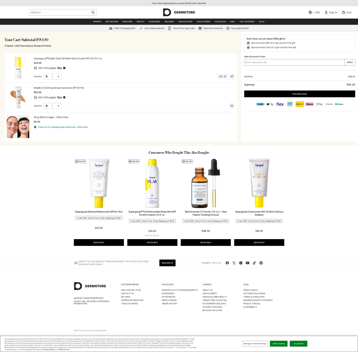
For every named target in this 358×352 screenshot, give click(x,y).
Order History (169, 303)
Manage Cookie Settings (255, 343)
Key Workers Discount (214, 303)
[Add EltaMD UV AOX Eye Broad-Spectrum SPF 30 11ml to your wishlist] (232, 106)
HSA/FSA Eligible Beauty (215, 296)
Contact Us (127, 293)
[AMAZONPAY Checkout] (299, 104)
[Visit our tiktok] (254, 263)
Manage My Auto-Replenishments (179, 290)
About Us (208, 290)
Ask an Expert (210, 293)
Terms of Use (63, 349)
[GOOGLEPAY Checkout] (319, 104)
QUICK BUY (98, 242)
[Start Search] (93, 12)
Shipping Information (132, 300)
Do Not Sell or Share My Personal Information (91, 302)
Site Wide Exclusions (254, 293)
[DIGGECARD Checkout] (289, 104)
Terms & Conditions (254, 296)
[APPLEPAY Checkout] (270, 104)
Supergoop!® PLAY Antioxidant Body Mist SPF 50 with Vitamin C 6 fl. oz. (152, 213)
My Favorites (168, 296)
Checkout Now (299, 93)
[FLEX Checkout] (280, 104)
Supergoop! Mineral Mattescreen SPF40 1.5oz (99, 211)
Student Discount (213, 307)
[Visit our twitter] (234, 263)
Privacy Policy (250, 290)
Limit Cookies (279, 343)
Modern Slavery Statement (258, 300)
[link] (331, 12)
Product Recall (252, 303)
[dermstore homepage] (179, 12)
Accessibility (250, 307)
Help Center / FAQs (131, 290)
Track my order (129, 303)
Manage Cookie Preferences (89, 298)
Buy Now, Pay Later (212, 310)
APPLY (350, 62)
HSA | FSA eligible (47, 68)
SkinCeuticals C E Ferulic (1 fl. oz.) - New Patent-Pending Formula (206, 213)
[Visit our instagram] (240, 263)
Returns (125, 296)
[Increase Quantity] (58, 76)
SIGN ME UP (167, 263)
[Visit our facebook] (227, 263)
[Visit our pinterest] (261, 263)
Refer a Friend (169, 300)
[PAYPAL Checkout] (260, 104)
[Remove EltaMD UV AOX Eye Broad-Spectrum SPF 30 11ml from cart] (46, 106)
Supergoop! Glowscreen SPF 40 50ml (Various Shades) (259, 213)
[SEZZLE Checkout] (329, 104)
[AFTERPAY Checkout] (339, 104)
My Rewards (168, 293)
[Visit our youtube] (247, 263)
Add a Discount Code (254, 56)
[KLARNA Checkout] (309, 104)
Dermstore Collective (215, 300)
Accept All (298, 343)
